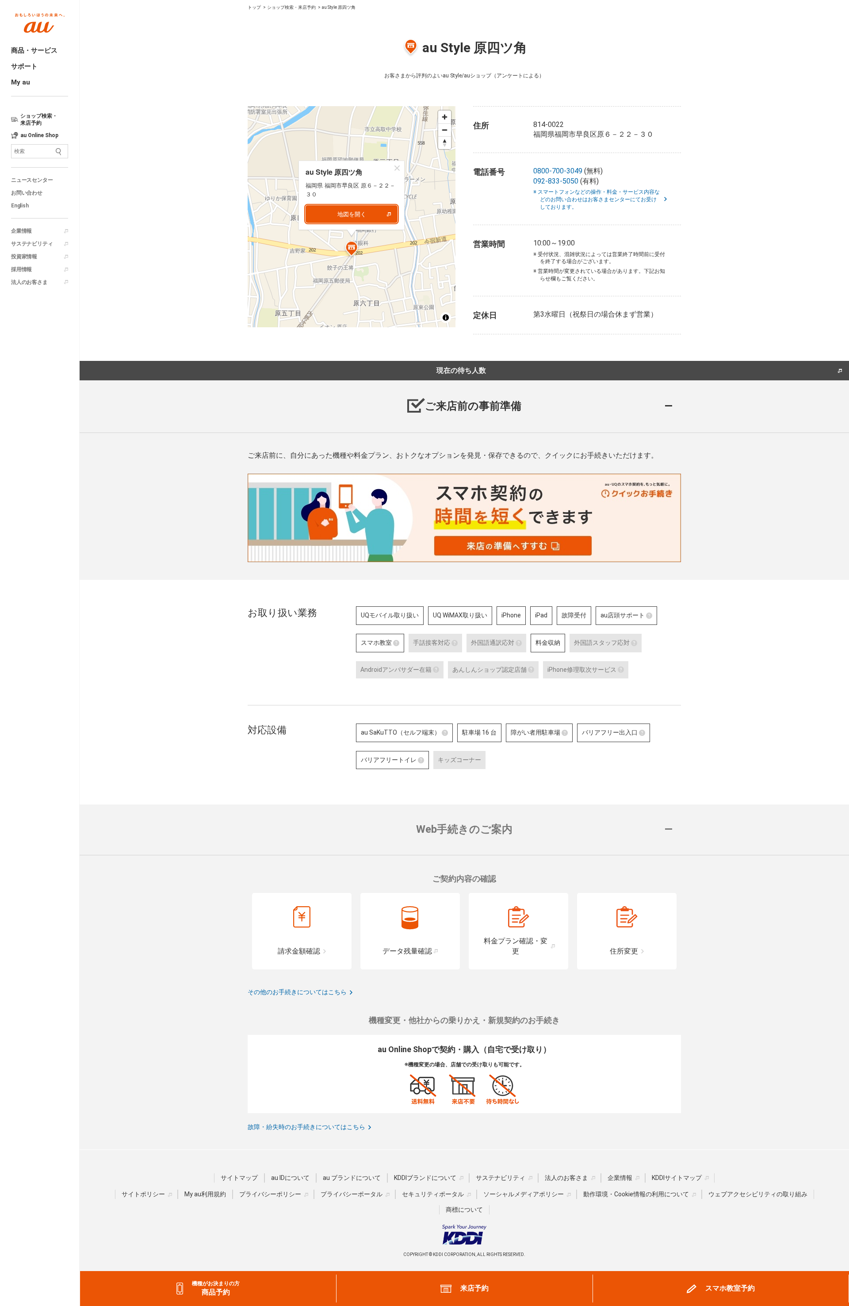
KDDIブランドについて (425, 1177)
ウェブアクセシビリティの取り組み (757, 1194)
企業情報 (21, 231)
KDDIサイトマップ (677, 1177)
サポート (24, 66)
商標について (464, 1209)
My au (20, 82)
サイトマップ (239, 1177)
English (20, 206)
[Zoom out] (444, 129)
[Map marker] (351, 250)
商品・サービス (34, 50)
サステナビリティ (32, 244)
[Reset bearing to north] (444, 142)
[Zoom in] (444, 117)
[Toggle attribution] (445, 317)
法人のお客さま (29, 282)
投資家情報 (24, 256)
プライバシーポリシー (270, 1194)
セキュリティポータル (433, 1194)
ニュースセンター (32, 180)
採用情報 (21, 269)
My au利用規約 (205, 1194)
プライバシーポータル (351, 1194)
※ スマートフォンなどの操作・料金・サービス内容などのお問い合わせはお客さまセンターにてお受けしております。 (600, 199)
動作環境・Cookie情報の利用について (636, 1194)
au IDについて (290, 1177)
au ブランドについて (352, 1177)
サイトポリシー (143, 1194)
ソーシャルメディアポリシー (523, 1194)
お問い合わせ (26, 193)
